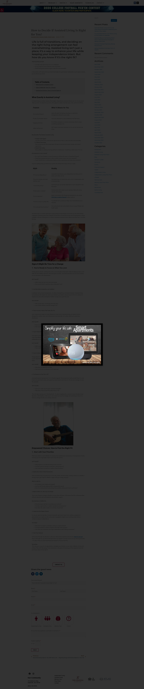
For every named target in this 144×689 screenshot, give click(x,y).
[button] (99, 326)
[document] (72, 344)
